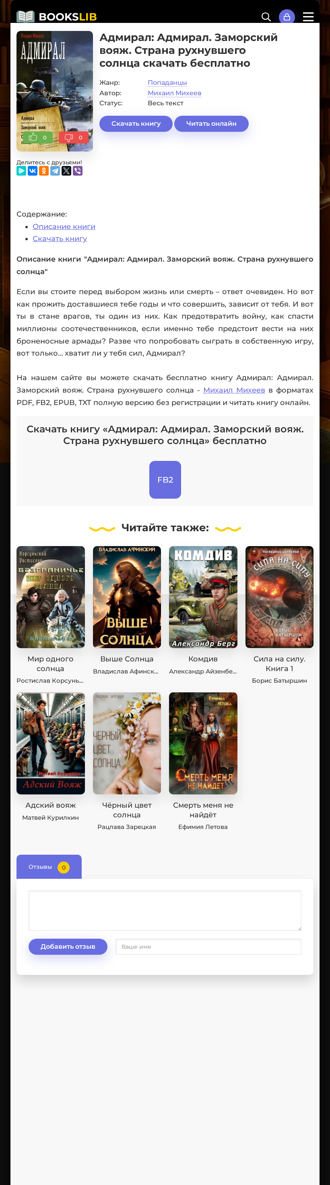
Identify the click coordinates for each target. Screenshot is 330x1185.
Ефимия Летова (203, 827)
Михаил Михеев (175, 93)
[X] (66, 171)
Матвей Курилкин (50, 817)
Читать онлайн (211, 123)
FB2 (165, 480)
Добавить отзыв (68, 946)
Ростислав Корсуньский (55, 680)
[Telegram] (55, 171)
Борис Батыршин (279, 680)
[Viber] (77, 171)
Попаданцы (167, 82)
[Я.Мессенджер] (21, 171)
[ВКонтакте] (32, 171)
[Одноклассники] (44, 171)
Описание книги (64, 226)
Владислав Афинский (127, 671)
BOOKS (68, 16)
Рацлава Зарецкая (126, 827)
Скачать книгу (136, 123)
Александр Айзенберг (204, 671)
